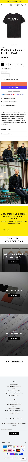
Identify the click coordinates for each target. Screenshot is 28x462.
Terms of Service (14, 384)
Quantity (4, 72)
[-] (2, 75)
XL (17, 64)
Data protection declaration (14, 386)
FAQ (14, 382)
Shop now (14, 261)
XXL (21, 64)
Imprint (14, 388)
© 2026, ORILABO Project (9, 458)
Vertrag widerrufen (14, 395)
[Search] (22, 5)
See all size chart (5, 68)
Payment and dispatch (14, 390)
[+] (7, 75)
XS (2, 64)
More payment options (14, 91)
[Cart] (25, 5)
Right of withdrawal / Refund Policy (14, 393)
